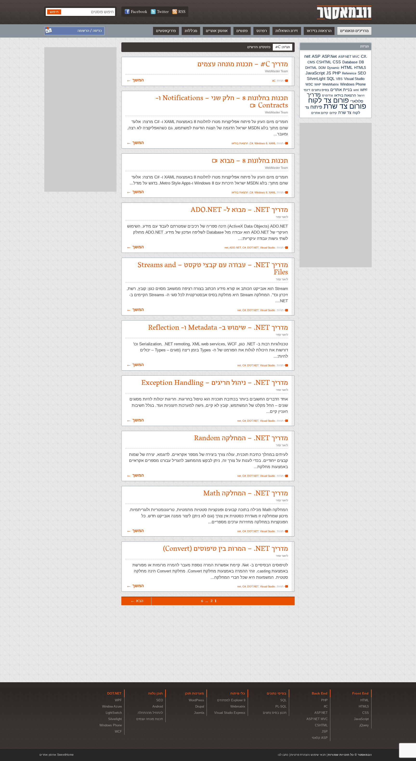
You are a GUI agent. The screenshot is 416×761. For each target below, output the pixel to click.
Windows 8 (260, 143)
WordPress (196, 700)
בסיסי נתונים (276, 693)
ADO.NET (235, 247)
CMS (311, 62)
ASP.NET (321, 713)
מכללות (191, 30)
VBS (339, 79)
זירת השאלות (286, 30)
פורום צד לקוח (328, 100)
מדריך (314, 95)
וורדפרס (327, 95)
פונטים (242, 30)
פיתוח (316, 107)
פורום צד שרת (345, 106)
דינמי (307, 90)
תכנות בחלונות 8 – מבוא (254, 160)
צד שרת (344, 113)
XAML (272, 143)
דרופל (361, 95)
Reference (349, 73)
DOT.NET (253, 247)
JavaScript (315, 73)
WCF (118, 731)
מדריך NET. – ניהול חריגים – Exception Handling (214, 382)
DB (361, 62)
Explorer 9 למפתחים (231, 700)
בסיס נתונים (320, 90)
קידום (333, 113)
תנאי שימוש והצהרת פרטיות (308, 754)
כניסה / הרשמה (90, 30)
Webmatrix (237, 706)
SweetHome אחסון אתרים (56, 754)
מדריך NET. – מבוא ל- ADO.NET (239, 209)
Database (350, 62)
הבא (139, 601)
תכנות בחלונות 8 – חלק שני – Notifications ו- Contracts (222, 102)
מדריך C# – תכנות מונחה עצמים (242, 64)
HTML (347, 67)
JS (328, 73)
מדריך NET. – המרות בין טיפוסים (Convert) (225, 548)
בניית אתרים (341, 89)
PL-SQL (280, 706)
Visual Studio (354, 79)
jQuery (364, 725)
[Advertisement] (335, 195)
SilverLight (316, 78)
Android (157, 706)
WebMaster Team (276, 71)
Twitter (163, 11)
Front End (360, 693)
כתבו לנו (283, 754)
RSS (181, 11)
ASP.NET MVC (348, 57)
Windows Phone (353, 84)
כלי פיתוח (237, 693)
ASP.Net (329, 56)
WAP (317, 84)
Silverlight (115, 719)
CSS (337, 62)
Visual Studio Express (229, 713)
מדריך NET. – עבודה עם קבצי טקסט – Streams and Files (213, 269)
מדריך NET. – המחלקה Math (245, 493)
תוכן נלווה (155, 693)
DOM (322, 68)
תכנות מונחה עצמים (149, 719)
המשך (138, 80)
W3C (309, 84)
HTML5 (360, 68)
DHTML (311, 68)
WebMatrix (330, 84)
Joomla (199, 713)
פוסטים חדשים (258, 47)
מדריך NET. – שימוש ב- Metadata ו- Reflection (218, 327)
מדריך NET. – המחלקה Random (241, 438)
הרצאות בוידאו (319, 30)
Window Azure (112, 706)
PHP (336, 73)
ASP (316, 56)
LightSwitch (114, 713)
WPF (364, 90)
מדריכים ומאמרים (354, 30)
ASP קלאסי (320, 738)
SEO (362, 73)
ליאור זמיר (282, 217)
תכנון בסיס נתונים (274, 713)
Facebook (139, 11)
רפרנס (261, 30)
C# (363, 56)
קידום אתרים (319, 113)
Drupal (199, 706)
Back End (319, 693)
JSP (325, 731)
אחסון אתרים (217, 30)
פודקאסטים (166, 30)
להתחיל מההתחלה (150, 713)
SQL (331, 78)
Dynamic (333, 68)
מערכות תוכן (194, 693)
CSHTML (323, 62)
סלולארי (356, 101)
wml (356, 90)
